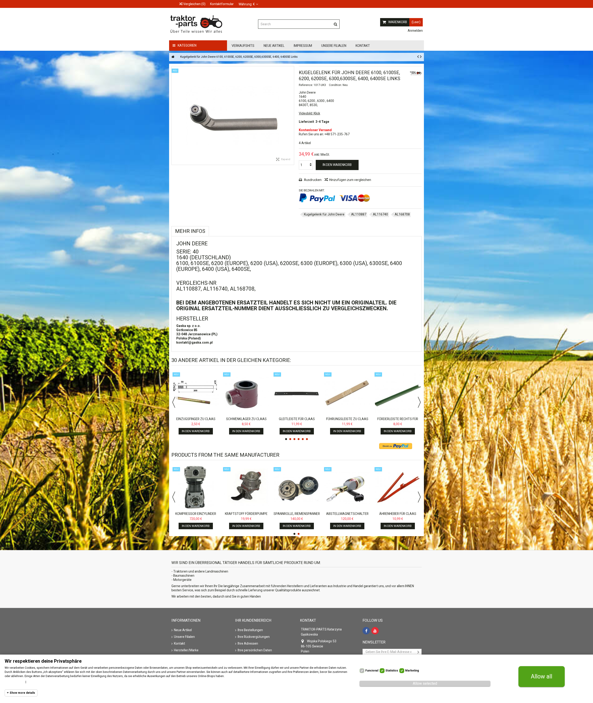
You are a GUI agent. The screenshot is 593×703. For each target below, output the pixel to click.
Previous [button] (174, 402)
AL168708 (402, 214)
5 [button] (303, 439)
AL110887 (358, 214)
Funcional (371, 670)
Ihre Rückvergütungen (254, 637)
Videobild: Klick (309, 113)
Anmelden (415, 30)
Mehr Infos (190, 231)
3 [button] (294, 439)
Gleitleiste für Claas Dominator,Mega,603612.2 (297, 421)
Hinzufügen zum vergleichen (350, 179)
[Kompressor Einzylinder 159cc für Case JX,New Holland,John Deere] (196, 488)
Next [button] (419, 402)
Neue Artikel (183, 630)
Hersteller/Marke (186, 650)
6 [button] (307, 439)
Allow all (541, 676)
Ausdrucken (312, 179)
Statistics (391, 670)
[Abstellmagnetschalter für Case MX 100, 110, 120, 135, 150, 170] (347, 488)
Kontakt (179, 644)
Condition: (335, 85)
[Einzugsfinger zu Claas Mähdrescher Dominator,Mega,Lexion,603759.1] (196, 393)
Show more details (22, 693)
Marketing (412, 670)
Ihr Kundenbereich (253, 620)
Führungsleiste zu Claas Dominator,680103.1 (347, 421)
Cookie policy (14, 682)
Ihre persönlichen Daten (255, 650)
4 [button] (299, 439)
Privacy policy (37, 682)
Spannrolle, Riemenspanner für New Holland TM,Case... (297, 515)
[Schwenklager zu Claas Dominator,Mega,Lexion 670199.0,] (246, 393)
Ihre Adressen (248, 644)
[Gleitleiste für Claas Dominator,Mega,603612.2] (297, 393)
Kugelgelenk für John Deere (324, 214)
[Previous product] (418, 57)
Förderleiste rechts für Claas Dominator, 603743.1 (397, 421)
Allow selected (425, 683)
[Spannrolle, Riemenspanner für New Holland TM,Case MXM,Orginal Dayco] (297, 488)
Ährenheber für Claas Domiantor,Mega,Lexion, (398, 515)
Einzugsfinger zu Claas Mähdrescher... (195, 421)
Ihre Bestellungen (250, 630)
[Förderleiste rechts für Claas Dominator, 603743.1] (398, 393)
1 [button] (286, 439)
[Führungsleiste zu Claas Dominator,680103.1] (347, 393)
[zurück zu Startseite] (172, 57)
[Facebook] (366, 630)
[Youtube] (375, 630)
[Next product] (421, 57)
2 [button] (290, 439)
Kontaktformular (222, 4)
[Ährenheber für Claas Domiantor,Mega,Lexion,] (398, 488)
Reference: (306, 85)
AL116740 (380, 214)
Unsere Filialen (184, 637)
